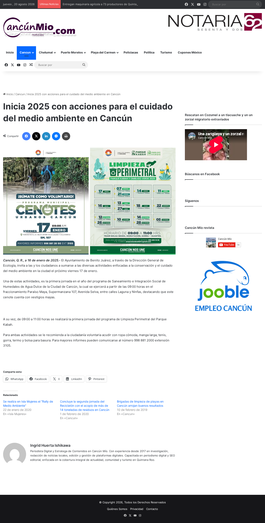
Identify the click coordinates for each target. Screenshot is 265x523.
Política (149, 52)
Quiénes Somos (117, 509)
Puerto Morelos (72, 52)
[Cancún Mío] (40, 27)
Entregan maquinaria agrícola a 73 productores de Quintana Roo (104, 4)
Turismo (166, 52)
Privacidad (136, 509)
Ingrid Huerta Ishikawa (50, 445)
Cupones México (190, 52)
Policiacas (131, 52)
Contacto (152, 509)
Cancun (25, 52)
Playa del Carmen (103, 52)
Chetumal (46, 52)
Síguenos (192, 201)
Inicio (10, 52)
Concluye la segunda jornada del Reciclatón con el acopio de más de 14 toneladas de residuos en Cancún (84, 405)
